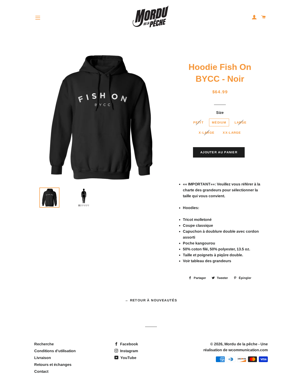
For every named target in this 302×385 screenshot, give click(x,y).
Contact (41, 371)
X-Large (206, 132)
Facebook (128, 344)
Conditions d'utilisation (55, 351)
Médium (219, 122)
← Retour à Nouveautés (151, 300)
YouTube (127, 358)
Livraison (42, 358)
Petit (198, 122)
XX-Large (232, 132)
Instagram (128, 351)
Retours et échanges (52, 365)
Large (241, 122)
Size (220, 113)
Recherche (44, 344)
